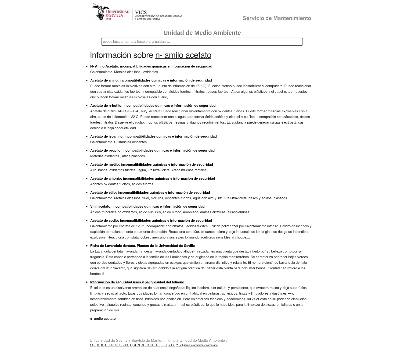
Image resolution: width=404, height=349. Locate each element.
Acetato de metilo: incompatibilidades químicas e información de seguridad (151, 164)
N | (139, 345)
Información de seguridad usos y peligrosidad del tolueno (137, 282)
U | (166, 345)
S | (159, 345)
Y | (177, 345)
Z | (181, 345)
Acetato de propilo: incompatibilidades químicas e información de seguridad (152, 150)
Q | (151, 345)
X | (174, 345)
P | (147, 345)
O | (143, 345)
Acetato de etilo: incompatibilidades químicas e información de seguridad (150, 192)
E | (106, 345)
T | (162, 345)
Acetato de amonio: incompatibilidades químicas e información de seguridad (152, 178)
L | (131, 345)
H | (118, 345)
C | (99, 345)
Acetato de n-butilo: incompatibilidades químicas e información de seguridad (153, 105)
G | (114, 345)
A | (91, 345)
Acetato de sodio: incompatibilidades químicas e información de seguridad (151, 220)
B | (95, 345)
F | (110, 345)
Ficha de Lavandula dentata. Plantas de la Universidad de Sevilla (142, 245)
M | (135, 345)
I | (121, 345)
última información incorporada (201, 345)
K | (128, 345)
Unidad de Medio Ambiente (202, 32)
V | (170, 345)
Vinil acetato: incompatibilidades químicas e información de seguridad (147, 206)
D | (103, 345)
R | (155, 345)
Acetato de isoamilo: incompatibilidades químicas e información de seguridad (153, 136)
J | (124, 345)
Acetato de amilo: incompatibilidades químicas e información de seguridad (151, 80)
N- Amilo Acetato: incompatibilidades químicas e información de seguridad (151, 66)
